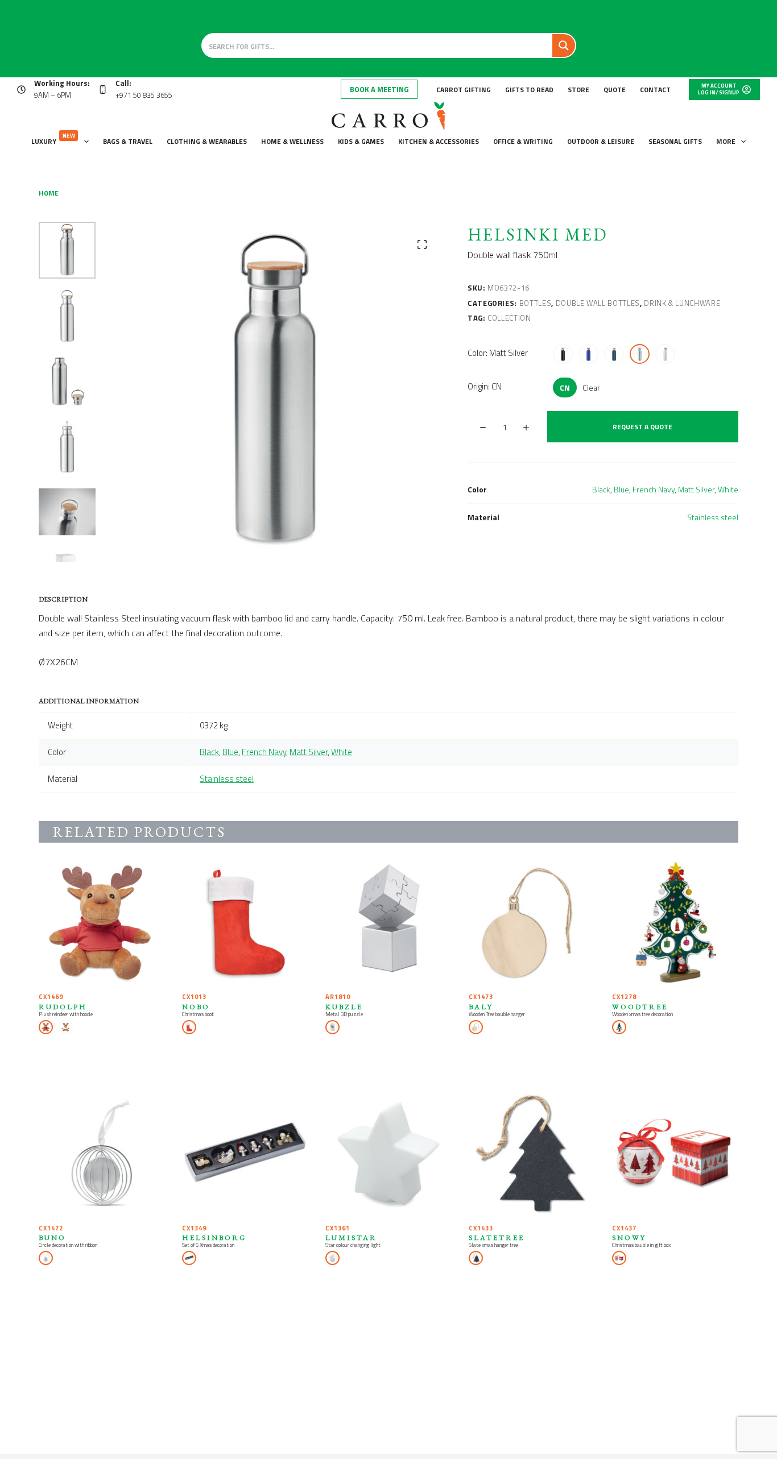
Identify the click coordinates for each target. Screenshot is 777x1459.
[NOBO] (245, 923)
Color (498, 352)
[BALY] (532, 923)
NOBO (196, 1007)
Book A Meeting (379, 89)
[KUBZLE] (388, 923)
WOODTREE (640, 1007)
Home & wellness (292, 141)
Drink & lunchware (682, 303)
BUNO (52, 1237)
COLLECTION (509, 318)
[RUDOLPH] (102, 923)
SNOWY (629, 1237)
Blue (621, 489)
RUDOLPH (63, 1007)
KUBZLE (344, 1007)
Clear (591, 387)
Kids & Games (361, 141)
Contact (655, 89)
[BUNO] (102, 1154)
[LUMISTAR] (388, 1154)
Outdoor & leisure (600, 141)
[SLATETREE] (532, 1154)
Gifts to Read (529, 89)
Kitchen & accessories (438, 141)
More (725, 141)
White (728, 489)
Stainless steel (712, 517)
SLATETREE (496, 1237)
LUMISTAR (351, 1237)
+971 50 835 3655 (143, 95)
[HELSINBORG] (245, 1154)
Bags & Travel (127, 141)
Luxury (53, 139)
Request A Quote (642, 426)
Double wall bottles (598, 303)
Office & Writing (523, 141)
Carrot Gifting (463, 89)
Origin (485, 386)
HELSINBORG (214, 1237)
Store (578, 89)
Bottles (535, 303)
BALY (481, 1007)
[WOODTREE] (675, 923)
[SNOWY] (675, 1154)
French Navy (654, 489)
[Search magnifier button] (563, 45)
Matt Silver (696, 489)
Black (601, 489)
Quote (615, 89)
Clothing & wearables (207, 141)
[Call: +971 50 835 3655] (102, 89)
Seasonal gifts (675, 141)
